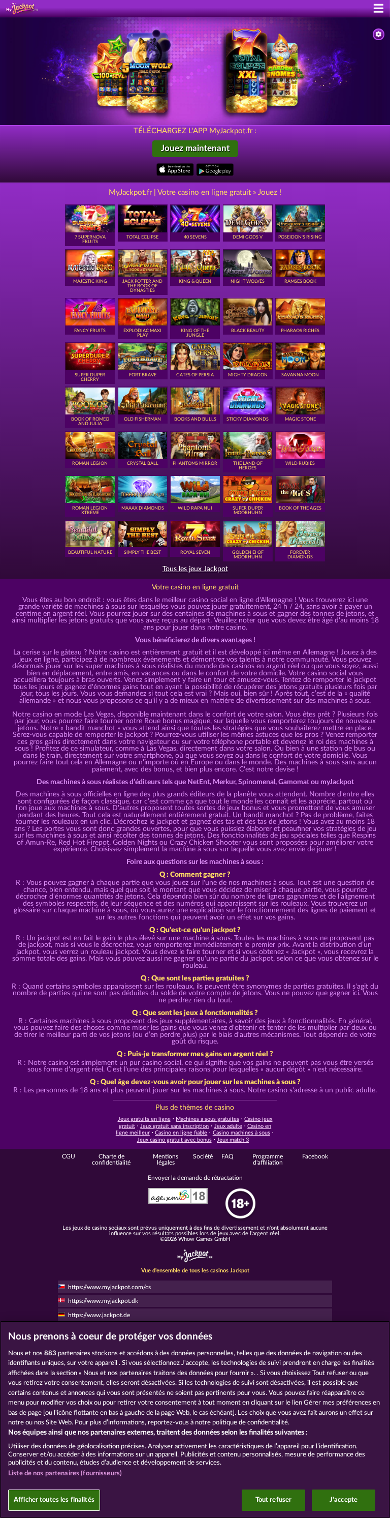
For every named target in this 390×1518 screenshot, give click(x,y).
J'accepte (344, 1500)
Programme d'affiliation (267, 1159)
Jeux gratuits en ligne (144, 1119)
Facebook (315, 1156)
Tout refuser (273, 1500)
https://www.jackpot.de (99, 1315)
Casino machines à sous (241, 1133)
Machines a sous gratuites (207, 1119)
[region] (195, 1419)
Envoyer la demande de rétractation (195, 1178)
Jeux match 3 (233, 1140)
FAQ (227, 1156)
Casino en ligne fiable (181, 1133)
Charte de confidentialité (111, 1159)
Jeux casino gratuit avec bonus (174, 1140)
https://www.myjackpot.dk (103, 1301)
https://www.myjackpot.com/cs (109, 1287)
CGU (68, 1156)
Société (203, 1156)
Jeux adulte (228, 1126)
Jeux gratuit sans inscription (174, 1126)
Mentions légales (165, 1159)
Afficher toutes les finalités (54, 1500)
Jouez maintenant (195, 148)
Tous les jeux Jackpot (195, 569)
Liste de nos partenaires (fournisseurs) (65, 1473)
